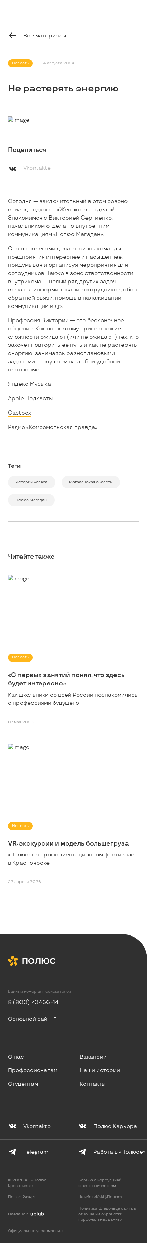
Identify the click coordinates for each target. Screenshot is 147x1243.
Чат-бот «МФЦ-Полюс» (100, 1197)
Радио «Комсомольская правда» (52, 427)
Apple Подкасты (30, 398)
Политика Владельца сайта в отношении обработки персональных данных (107, 1214)
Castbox (19, 413)
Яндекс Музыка (29, 384)
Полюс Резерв (22, 1197)
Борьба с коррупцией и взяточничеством (99, 1183)
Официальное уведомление (35, 1231)
